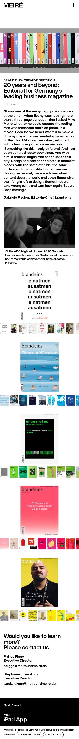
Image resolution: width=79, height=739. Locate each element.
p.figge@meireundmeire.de (25, 665)
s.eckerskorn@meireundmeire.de (30, 683)
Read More (9, 734)
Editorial (10, 104)
